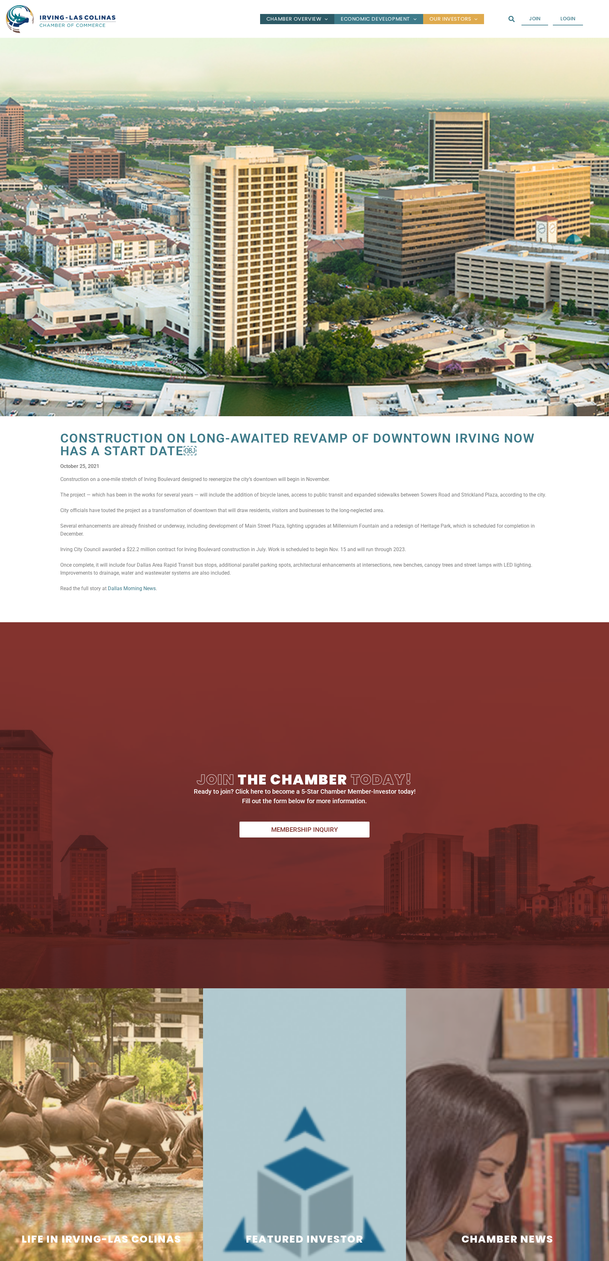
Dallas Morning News (132, 588)
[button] (511, 19)
